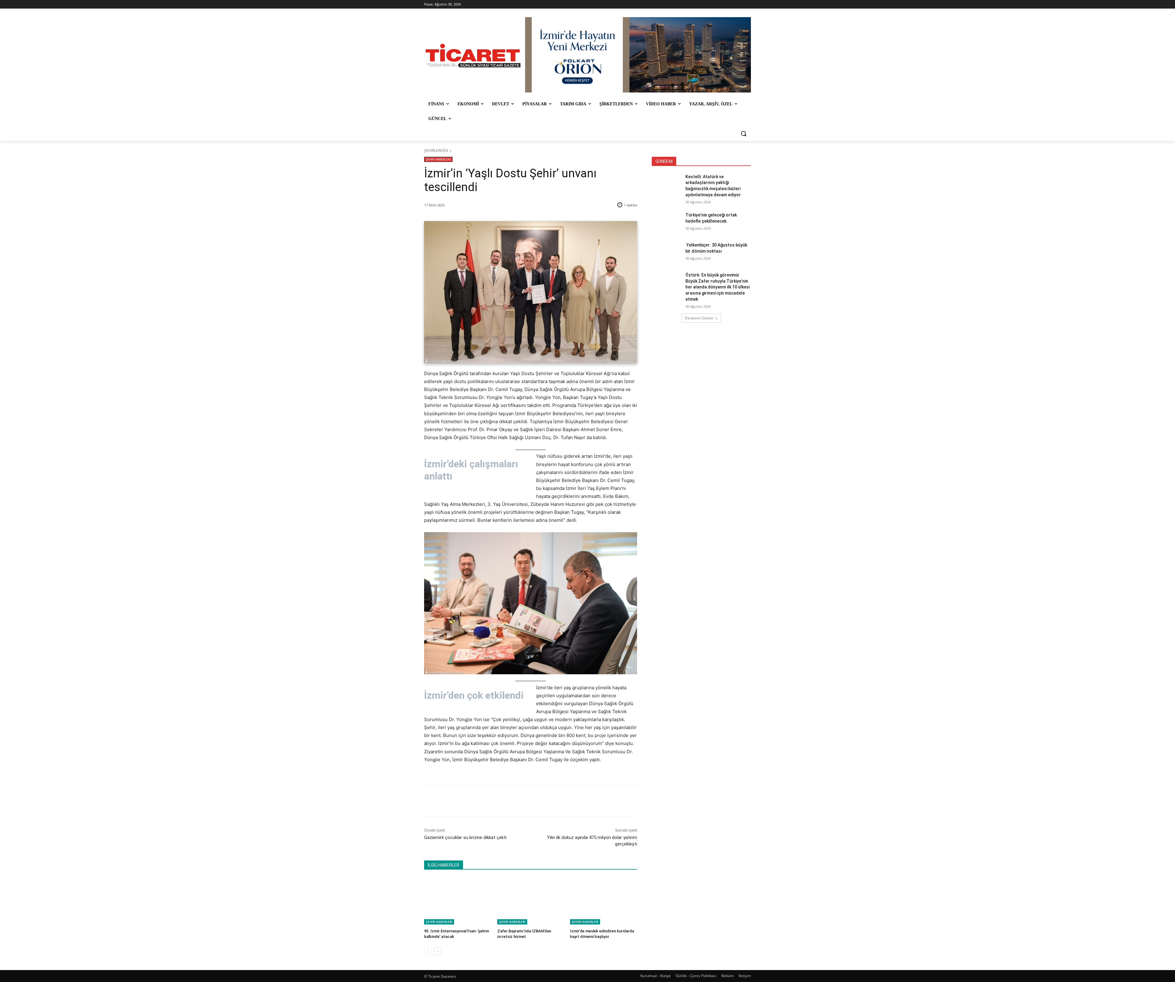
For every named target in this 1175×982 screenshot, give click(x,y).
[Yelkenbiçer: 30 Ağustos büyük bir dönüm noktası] (666, 252)
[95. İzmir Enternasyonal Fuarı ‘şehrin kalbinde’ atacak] (457, 901)
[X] (481, 801)
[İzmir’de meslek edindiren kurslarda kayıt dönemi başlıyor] (603, 901)
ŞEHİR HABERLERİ (438, 159)
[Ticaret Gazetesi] (473, 55)
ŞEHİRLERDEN (436, 150)
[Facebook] (467, 801)
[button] (743, 133)
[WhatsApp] (509, 801)
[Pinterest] (495, 801)
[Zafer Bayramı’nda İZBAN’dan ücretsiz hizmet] (530, 901)
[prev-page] (428, 951)
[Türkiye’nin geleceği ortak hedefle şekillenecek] (666, 222)
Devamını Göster (699, 318)
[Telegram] (523, 801)
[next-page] (438, 951)
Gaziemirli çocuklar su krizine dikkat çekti (465, 837)
